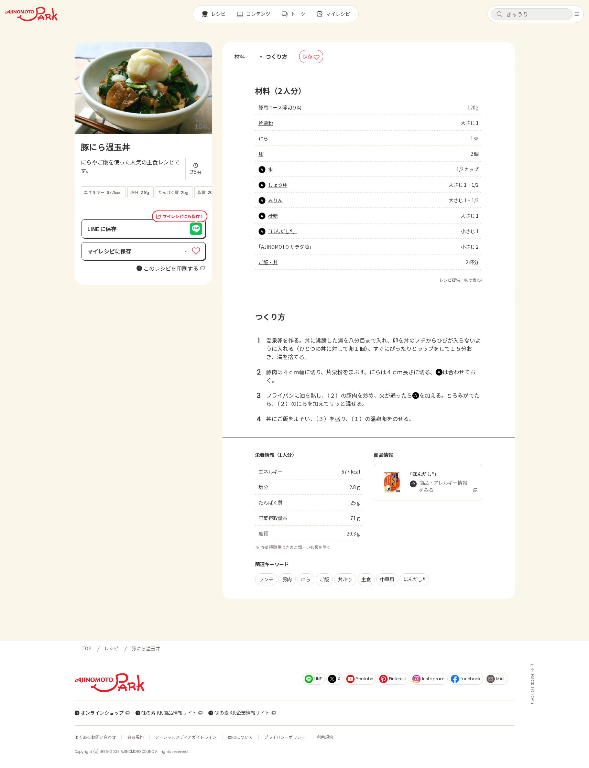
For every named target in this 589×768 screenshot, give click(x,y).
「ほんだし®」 (282, 231)
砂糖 (273, 215)
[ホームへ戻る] (31, 14)
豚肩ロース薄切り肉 (280, 107)
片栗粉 (266, 122)
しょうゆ (277, 184)
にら (263, 138)
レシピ (111, 648)
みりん (275, 200)
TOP (86, 648)
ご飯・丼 (268, 262)
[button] (531, 14)
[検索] (499, 14)
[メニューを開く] (576, 14)
